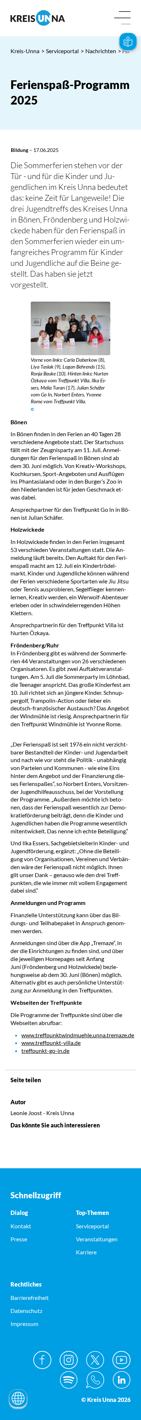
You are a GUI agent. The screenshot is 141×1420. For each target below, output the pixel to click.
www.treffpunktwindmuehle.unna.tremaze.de (77, 1035)
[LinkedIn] (121, 1380)
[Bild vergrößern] (71, 328)
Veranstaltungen (97, 1239)
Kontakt (20, 1226)
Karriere (86, 1252)
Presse (18, 1239)
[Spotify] (69, 1380)
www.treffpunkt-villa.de (51, 1042)
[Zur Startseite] (37, 18)
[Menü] (122, 18)
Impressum (24, 1323)
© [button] (32, 409)
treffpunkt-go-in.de (45, 1050)
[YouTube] (121, 1360)
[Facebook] (42, 1360)
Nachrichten (98, 50)
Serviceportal (60, 50)
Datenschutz (26, 1310)
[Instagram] (69, 1360)
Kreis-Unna (24, 50)
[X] (95, 1360)
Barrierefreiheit (29, 1297)
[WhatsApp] (95, 1380)
